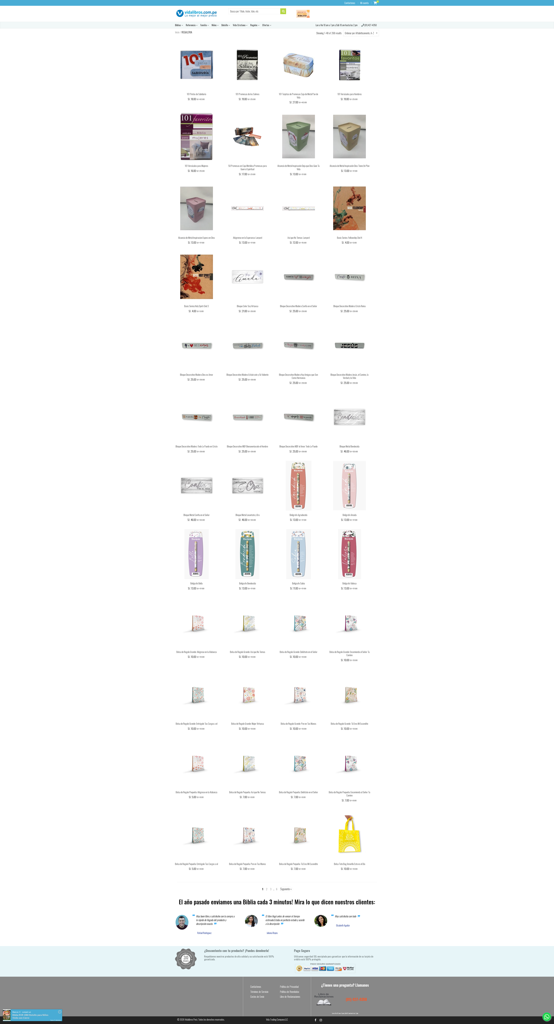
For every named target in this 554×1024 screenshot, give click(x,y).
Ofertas (266, 25)
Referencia (191, 25)
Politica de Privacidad (289, 986)
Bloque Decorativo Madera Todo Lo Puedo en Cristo (197, 446)
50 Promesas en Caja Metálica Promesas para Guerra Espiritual (247, 167)
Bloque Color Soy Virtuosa (247, 306)
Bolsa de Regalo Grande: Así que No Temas (247, 652)
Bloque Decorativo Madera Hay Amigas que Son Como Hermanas (298, 376)
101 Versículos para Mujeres (196, 166)
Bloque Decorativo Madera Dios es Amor (196, 374)
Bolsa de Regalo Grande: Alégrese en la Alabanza (196, 652)
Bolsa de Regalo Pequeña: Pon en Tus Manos (247, 864)
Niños (214, 25)
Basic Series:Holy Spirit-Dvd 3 (196, 306)
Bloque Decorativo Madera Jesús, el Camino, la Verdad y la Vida (349, 376)
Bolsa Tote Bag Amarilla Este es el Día (349, 864)
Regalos (254, 25)
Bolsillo (225, 25)
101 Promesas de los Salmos (247, 94)
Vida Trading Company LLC (277, 1019)
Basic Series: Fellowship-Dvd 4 (349, 237)
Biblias (178, 25)
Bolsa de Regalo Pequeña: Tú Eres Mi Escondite (298, 864)
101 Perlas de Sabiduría (196, 94)
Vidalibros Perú (191, 1019)
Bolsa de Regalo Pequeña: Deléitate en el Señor (298, 792)
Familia (203, 25)
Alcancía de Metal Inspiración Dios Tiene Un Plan (349, 166)
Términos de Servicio (259, 992)
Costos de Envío (257, 996)
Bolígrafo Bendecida (247, 583)
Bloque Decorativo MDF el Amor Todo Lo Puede (298, 446)
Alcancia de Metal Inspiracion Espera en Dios (196, 237)
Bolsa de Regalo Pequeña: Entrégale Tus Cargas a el (196, 864)
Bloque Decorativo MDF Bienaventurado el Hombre (247, 446)
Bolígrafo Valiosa (349, 583)
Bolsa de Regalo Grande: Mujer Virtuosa (247, 723)
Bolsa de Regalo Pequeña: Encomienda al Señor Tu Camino (349, 793)
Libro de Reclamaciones (290, 996)
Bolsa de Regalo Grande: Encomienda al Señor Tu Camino (350, 653)
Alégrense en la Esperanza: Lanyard (247, 237)
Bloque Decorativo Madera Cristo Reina (349, 306)
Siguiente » (286, 889)
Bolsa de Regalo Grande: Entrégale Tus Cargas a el (196, 723)
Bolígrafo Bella (196, 583)
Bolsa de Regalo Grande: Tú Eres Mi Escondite (349, 723)
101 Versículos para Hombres (349, 94)
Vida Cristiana (239, 25)
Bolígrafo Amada (349, 515)
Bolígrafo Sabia (298, 583)
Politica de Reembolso (289, 992)
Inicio (177, 32)
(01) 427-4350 (370, 25)
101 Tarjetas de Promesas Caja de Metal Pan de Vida (298, 95)
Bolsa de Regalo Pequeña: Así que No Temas (247, 792)
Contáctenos (349, 3)
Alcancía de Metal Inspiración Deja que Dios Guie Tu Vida (298, 167)
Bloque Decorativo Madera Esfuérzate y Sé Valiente (247, 374)
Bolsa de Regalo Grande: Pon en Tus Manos (298, 723)
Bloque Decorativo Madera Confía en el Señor (298, 306)
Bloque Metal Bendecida (349, 446)
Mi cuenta (364, 3)
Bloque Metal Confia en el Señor (197, 515)
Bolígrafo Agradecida (298, 515)
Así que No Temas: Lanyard (299, 237)
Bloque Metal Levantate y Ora (248, 515)
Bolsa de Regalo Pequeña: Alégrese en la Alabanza (196, 792)
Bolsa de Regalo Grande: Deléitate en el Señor (298, 652)
